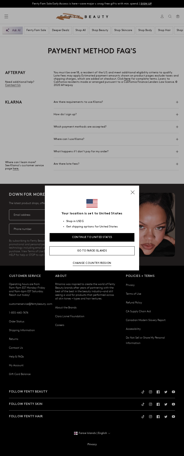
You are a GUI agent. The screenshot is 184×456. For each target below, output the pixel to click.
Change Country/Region (92, 263)
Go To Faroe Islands (92, 250)
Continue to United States (92, 237)
